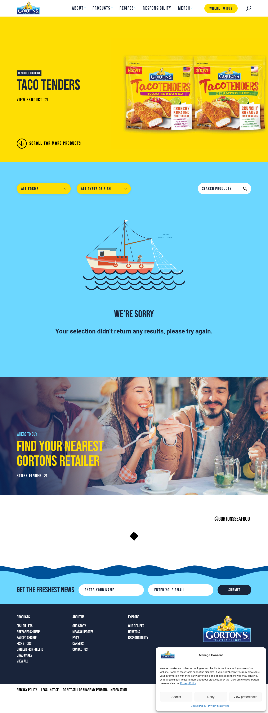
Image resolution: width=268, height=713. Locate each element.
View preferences (245, 697)
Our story (79, 626)
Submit (234, 589)
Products (102, 8)
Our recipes (136, 626)
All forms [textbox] (30, 188)
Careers (78, 643)
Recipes (127, 8)
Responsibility (157, 8)
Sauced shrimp (27, 637)
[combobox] (44, 188)
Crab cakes (24, 655)
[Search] (248, 8)
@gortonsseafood (232, 519)
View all (22, 661)
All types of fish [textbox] (96, 188)
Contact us (80, 649)
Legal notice (50, 689)
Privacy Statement (218, 705)
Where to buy (220, 8)
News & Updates (82, 631)
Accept (176, 697)
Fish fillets (24, 626)
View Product (29, 100)
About (78, 8)
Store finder (29, 476)
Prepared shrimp (28, 631)
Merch (184, 8)
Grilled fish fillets (30, 649)
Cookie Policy (198, 705)
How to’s (134, 631)
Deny (211, 697)
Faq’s (75, 637)
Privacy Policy (188, 683)
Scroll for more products (55, 143)
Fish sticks (24, 643)
